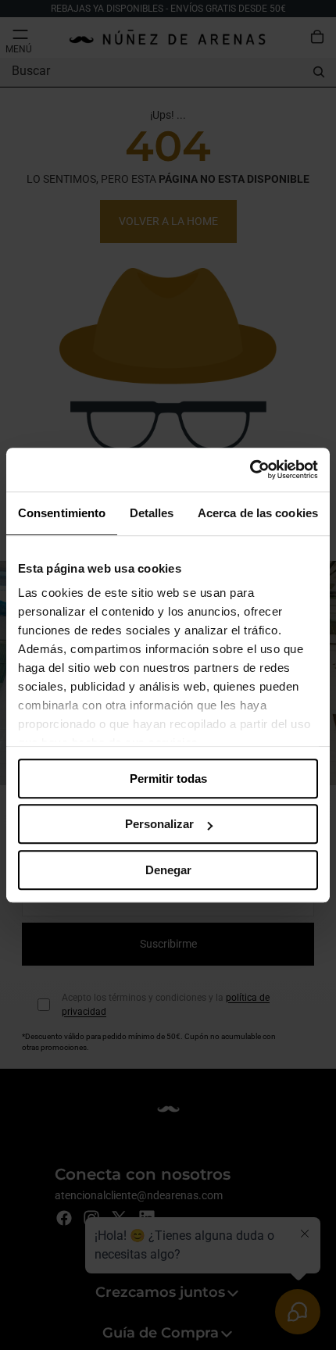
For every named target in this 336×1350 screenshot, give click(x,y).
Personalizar (159, 823)
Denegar (168, 870)
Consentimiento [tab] (61, 513)
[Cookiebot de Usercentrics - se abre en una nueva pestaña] (249, 469)
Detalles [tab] (152, 513)
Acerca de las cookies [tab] (258, 513)
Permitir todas (168, 778)
